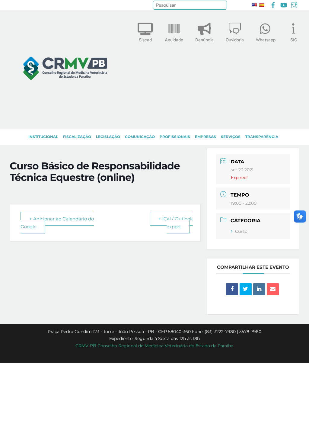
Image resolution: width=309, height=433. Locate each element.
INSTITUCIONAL (43, 136)
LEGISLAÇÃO (108, 136)
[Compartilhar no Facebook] (232, 289)
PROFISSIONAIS (175, 136)
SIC (293, 39)
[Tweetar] (246, 289)
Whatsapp (266, 39)
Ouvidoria (235, 39)
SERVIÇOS (231, 136)
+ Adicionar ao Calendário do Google (57, 222)
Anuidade (174, 39)
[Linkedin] (259, 289)
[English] (254, 5)
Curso (241, 231)
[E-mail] (273, 289)
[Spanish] (261, 5)
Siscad (145, 39)
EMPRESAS (205, 136)
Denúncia (204, 39)
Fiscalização (77, 136)
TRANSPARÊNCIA (261, 136)
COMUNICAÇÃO (140, 136)
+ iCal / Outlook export (175, 222)
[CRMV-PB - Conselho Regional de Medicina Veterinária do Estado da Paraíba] (65, 121)
